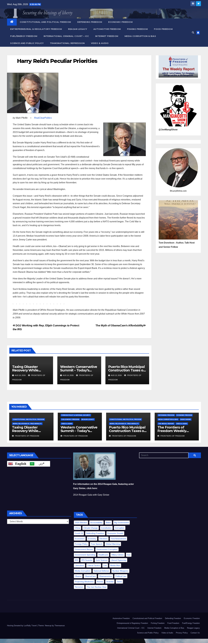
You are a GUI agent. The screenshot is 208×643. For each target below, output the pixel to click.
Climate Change (90, 528)
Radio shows (185, 419)
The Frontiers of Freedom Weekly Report (171, 430)
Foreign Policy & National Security (75, 415)
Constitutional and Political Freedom (45, 22)
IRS (76, 560)
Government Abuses (84, 549)
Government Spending (85, 555)
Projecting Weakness (84, 581)
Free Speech (96, 544)
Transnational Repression (67, 43)
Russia (100, 581)
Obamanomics (105, 576)
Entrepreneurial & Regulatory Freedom (36, 29)
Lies (105, 565)
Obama (78, 576)
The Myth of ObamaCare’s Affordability (119, 325)
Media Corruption (82, 571)
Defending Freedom (89, 22)
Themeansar (59, 625)
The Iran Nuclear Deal (96, 587)
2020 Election (81, 522)
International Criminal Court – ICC (66, 36)
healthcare (103, 555)
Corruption (119, 528)
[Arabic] (39, 463)
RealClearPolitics (43, 118)
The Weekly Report (166, 423)
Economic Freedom (120, 22)
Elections (103, 539)
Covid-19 (79, 533)
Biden (108, 522)
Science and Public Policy (27, 43)
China (77, 528)
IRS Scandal (86, 560)
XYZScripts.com (117, 641)
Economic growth (115, 533)
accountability (96, 522)
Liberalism (79, 565)
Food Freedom (163, 29)
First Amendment (118, 539)
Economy (92, 539)
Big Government (121, 522)
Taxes (119, 581)
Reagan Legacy (77, 29)
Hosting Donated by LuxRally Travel (22, 625)
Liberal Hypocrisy (118, 560)
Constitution (106, 528)
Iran (128, 555)
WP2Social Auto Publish (93, 641)
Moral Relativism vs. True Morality (27, 423)
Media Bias (115, 565)
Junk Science (102, 560)
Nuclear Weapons (120, 571)
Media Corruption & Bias (140, 36)
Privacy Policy (182, 633)
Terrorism (79, 587)
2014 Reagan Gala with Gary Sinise (91, 495)
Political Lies (120, 576)
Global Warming (113, 544)
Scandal (109, 581)
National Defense (101, 571)
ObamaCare (90, 576)
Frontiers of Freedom (26, 436)
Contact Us (195, 633)
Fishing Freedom (137, 29)
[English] (18, 463)
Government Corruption (107, 549)
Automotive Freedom (107, 29)
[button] (193, 32)
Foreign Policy (81, 544)
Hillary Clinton (117, 555)
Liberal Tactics (93, 565)
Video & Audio (100, 43)
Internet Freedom (106, 36)
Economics (80, 539)
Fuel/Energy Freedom (23, 36)
